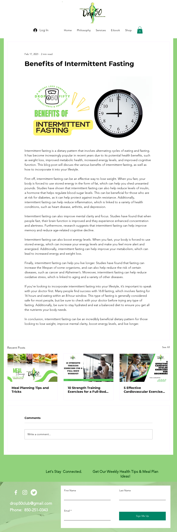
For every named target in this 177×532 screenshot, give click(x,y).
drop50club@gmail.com (31, 503)
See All (166, 347)
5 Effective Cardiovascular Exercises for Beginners (144, 390)
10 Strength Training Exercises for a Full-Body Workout (88, 390)
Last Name (125, 490)
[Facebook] (16, 492)
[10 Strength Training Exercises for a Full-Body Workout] (89, 368)
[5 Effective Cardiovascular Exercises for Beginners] (145, 368)
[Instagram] (25, 492)
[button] (140, 30)
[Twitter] (34, 492)
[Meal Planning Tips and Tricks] (32, 368)
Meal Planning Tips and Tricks (30, 390)
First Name (70, 490)
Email (67, 510)
